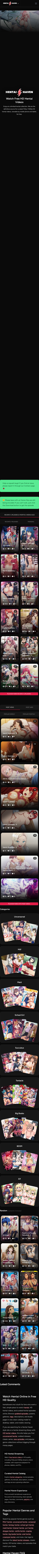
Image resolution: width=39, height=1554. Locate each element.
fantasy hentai (14, 1525)
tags (11, 1417)
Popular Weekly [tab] (9, 714)
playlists (27, 1499)
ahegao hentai (8, 1531)
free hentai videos (15, 1457)
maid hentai (7, 1528)
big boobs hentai (14, 1534)
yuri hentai (29, 1528)
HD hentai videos (9, 1433)
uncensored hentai (10, 1436)
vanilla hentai (20, 1531)
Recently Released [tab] (11, 521)
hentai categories (16, 1477)
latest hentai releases (21, 1540)
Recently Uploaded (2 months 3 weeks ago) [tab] (19, 515)
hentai (26, 1408)
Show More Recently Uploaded (20, 694)
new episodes (19, 1439)
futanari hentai (18, 1528)
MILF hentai (7, 1522)
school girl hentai (27, 1525)
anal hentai (26, 1534)
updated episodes (21, 1414)
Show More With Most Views (20, 904)
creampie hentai (9, 1537)
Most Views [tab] (10, 707)
